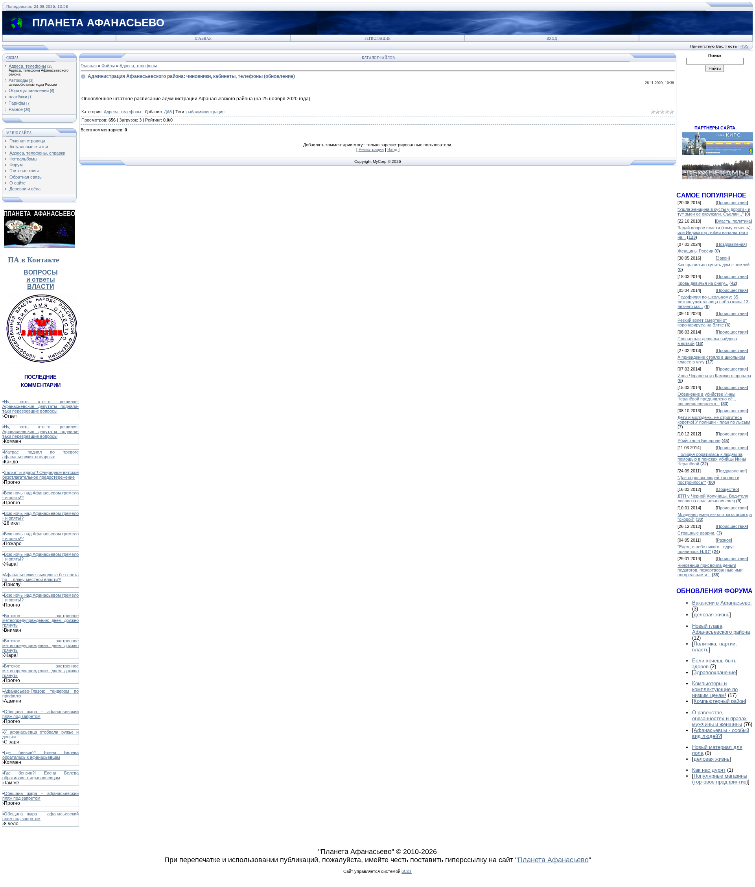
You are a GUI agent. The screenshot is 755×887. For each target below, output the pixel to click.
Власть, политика (733, 221)
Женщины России (695, 251)
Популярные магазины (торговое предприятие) (720, 779)
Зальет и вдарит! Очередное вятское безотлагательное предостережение (40, 474)
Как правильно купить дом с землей (713, 264)
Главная (203, 39)
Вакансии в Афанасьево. (722, 603)
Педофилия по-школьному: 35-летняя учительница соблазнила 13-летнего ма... (714, 302)
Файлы (108, 65)
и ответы (40, 279)
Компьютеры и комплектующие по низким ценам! (715, 689)
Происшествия (732, 202)
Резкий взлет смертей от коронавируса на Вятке (702, 322)
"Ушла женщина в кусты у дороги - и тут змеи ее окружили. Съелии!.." (714, 211)
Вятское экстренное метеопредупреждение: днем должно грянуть (40, 620)
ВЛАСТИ (40, 286)
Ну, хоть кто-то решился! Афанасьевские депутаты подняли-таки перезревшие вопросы (40, 406)
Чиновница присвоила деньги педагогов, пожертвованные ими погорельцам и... (710, 570)
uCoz (406, 871)
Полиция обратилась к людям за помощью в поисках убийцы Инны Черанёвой (712, 459)
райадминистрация (205, 111)
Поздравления (731, 244)
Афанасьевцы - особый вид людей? (720, 733)
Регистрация (377, 39)
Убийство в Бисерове (699, 440)
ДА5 (168, 111)
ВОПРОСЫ (41, 272)
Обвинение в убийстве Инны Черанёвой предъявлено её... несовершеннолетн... (707, 399)
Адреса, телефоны (27, 66)
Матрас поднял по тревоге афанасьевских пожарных (40, 454)
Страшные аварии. (696, 533)
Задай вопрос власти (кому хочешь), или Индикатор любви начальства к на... (715, 232)
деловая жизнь (711, 615)
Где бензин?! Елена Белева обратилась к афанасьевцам (40, 755)
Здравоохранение (715, 672)
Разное (16, 109)
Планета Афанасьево (553, 860)
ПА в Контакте (33, 260)
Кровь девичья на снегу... (703, 283)
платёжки (18, 96)
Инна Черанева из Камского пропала (714, 375)
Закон (723, 258)
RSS (744, 46)
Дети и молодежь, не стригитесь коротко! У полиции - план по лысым (714, 419)
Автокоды (18, 80)
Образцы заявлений (29, 90)
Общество (727, 489)
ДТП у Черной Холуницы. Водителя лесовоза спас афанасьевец (713, 498)
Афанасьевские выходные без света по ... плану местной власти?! (40, 577)
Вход (552, 39)
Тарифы (17, 103)
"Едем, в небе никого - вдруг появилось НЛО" (706, 549)
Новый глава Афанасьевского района (721, 629)
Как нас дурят (709, 770)
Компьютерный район (719, 701)
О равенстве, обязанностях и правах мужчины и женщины (719, 718)
